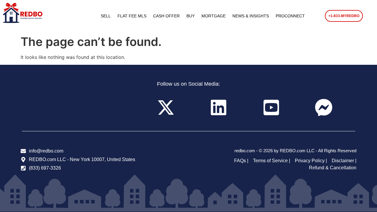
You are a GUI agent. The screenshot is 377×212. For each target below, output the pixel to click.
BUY (190, 16)
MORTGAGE (213, 16)
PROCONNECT (290, 16)
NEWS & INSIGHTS (250, 16)
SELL (106, 16)
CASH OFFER (166, 16)
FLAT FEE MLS (132, 16)
